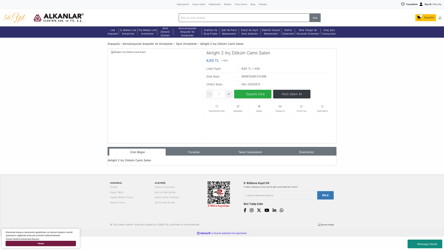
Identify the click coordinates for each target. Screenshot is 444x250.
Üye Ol (428, 4)
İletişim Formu (117, 202)
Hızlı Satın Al (292, 94)
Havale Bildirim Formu (121, 197)
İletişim (227, 4)
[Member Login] (421, 4)
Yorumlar (194, 152)
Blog (253, 4)
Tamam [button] (40, 243)
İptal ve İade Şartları (165, 192)
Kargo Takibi (199, 4)
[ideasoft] (204, 233)
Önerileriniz (306, 152)
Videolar (263, 4)
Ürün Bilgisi (137, 152)
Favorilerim (412, 4)
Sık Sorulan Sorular (165, 202)
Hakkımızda (215, 4)
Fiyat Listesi (241, 4)
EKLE (325, 195)
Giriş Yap (437, 4)
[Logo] (58, 17)
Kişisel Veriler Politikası (167, 197)
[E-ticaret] (221, 233)
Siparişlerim (183, 4)
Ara (315, 17)
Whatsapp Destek (427, 244)
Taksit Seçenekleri (250, 152)
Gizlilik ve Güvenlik (165, 187)
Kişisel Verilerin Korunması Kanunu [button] (22, 239)
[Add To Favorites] (216, 108)
